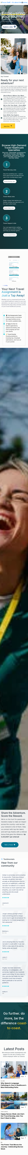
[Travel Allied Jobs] (14, 199)
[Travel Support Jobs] (14, 225)
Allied (3, 1081)
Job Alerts (4, 1111)
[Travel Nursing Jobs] (14, 172)
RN (1, 1142)
